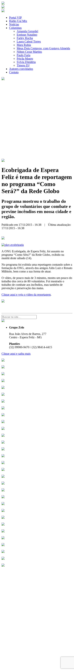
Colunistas (15, 27)
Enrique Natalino (27, 34)
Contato (14, 72)
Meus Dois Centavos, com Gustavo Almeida (43, 48)
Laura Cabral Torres (29, 41)
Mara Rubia (24, 45)
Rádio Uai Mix (18, 21)
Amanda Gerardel (27, 31)
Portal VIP (15, 17)
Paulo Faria (23, 55)
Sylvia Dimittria (26, 62)
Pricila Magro (25, 58)
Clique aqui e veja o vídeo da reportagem (26, 294)
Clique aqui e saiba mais (16, 353)
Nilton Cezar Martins (29, 51)
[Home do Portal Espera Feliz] (3, 3)
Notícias (14, 24)
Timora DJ (23, 65)
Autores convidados (21, 68)
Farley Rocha (25, 38)
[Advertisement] (37, 120)
